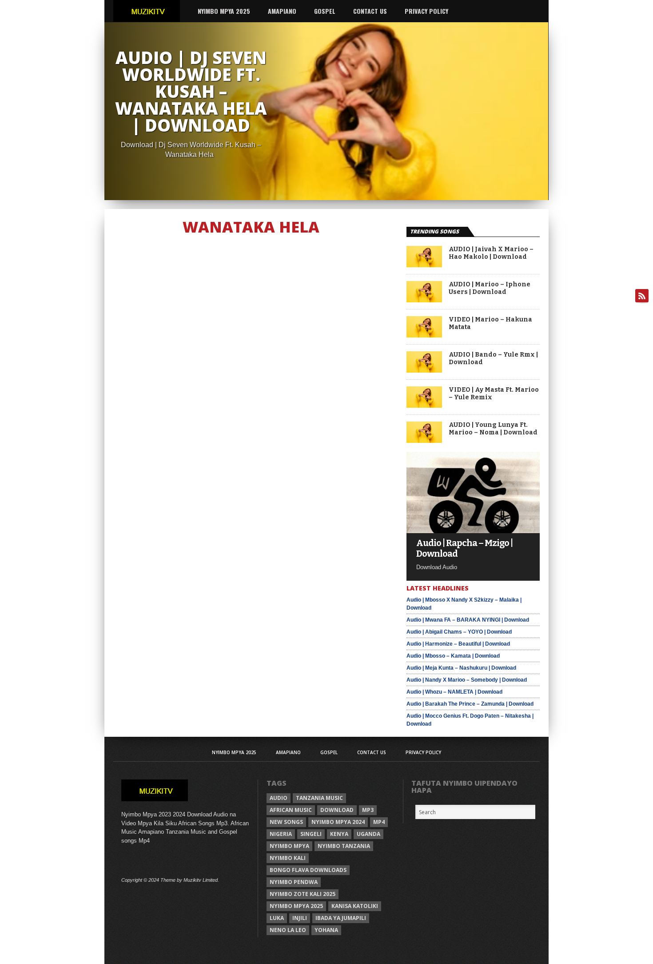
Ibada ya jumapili (340, 918)
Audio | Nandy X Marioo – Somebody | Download (466, 680)
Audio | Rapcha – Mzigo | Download (464, 548)
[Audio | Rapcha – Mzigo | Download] (473, 530)
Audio (278, 798)
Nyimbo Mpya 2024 (338, 822)
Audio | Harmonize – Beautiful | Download (458, 644)
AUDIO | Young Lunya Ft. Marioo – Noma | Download (493, 429)
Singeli (311, 834)
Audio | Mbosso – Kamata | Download (453, 656)
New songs (286, 822)
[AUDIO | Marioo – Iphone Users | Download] (424, 300)
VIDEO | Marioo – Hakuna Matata (490, 323)
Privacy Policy (426, 11)
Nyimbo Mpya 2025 (224, 11)
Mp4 (379, 822)
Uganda (368, 834)
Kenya (339, 834)
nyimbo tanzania (344, 846)
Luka (277, 918)
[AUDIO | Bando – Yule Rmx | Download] (424, 370)
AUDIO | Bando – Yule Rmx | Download (493, 358)
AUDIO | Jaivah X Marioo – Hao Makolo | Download (491, 253)
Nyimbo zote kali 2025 (302, 894)
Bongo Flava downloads (308, 870)
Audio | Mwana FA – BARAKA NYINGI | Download (467, 620)
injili (299, 918)
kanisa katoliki (354, 906)
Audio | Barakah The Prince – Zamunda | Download (470, 704)
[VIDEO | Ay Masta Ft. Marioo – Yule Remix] (424, 405)
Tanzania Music (319, 798)
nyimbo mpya (289, 846)
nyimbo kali (288, 858)
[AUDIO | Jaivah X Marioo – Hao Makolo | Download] (424, 265)
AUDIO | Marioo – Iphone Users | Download (489, 288)
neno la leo (288, 930)
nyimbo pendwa (294, 882)
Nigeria (281, 834)
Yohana (326, 930)
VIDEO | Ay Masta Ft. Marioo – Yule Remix (494, 393)
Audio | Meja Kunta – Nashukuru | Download (461, 668)
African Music (291, 810)
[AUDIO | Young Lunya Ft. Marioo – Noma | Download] (424, 440)
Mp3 (368, 810)
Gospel (324, 11)
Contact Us (370, 11)
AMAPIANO (282, 11)
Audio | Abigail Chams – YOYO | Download (459, 632)
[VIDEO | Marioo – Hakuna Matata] (424, 335)
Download (337, 810)
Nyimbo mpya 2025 (296, 906)
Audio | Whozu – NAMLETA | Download (454, 692)
